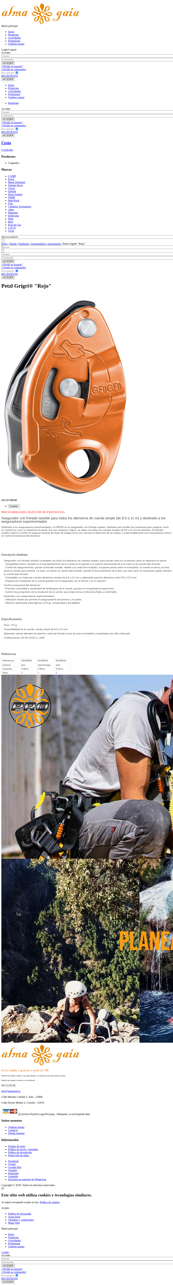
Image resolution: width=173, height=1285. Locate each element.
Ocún (11, 230)
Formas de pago (16, 1146)
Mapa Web (14, 1222)
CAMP (12, 176)
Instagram (13, 1173)
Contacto (13, 1130)
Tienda (13, 243)
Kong (11, 179)
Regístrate (13, 103)
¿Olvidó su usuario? (12, 66)
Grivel (11, 188)
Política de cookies (50, 1202)
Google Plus (14, 1167)
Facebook (13, 1161)
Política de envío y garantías (23, 1149)
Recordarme (7, 72)
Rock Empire (15, 194)
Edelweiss (13, 215)
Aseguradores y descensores (46, 243)
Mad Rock (13, 200)
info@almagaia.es (10, 1091)
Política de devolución (20, 1152)
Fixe (10, 203)
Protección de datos (18, 1155)
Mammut (13, 212)
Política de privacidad (19, 1213)
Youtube (12, 1170)
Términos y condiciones (21, 1219)
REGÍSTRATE (9, 75)
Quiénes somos (16, 43)
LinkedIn (13, 1176)
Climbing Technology (19, 206)
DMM (11, 197)
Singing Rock (15, 185)
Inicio (11, 31)
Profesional (14, 40)
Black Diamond (16, 182)
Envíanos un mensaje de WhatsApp (27, 1179)
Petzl (10, 218)
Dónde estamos (16, 1133)
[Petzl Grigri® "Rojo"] (65, 497)
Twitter (12, 1164)
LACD (12, 227)
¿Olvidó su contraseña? (13, 69)
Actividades (14, 37)
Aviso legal (14, 1216)
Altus (11, 209)
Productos (13, 34)
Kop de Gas (14, 224)
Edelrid (12, 191)
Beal (10, 221)
